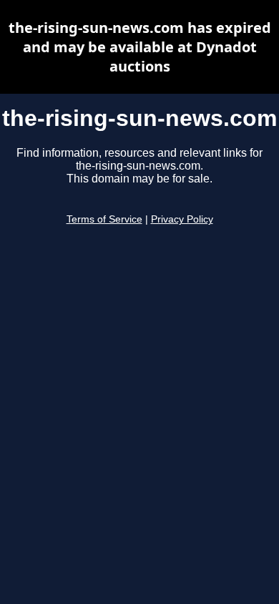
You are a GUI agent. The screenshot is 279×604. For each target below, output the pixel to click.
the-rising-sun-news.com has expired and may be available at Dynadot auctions (140, 47)
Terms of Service (104, 219)
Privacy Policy (182, 219)
